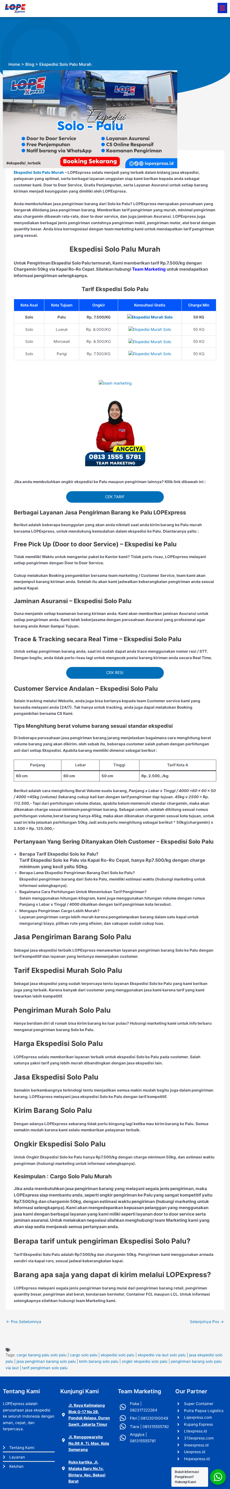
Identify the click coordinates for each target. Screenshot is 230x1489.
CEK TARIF (115, 497)
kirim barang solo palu (98, 1361)
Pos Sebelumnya (23, 1321)
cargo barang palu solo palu (41, 1355)
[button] (222, 8)
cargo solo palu (83, 1355)
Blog (29, 64)
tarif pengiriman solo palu (45, 1368)
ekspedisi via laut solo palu (162, 1355)
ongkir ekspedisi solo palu (144, 1361)
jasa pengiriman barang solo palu (46, 1361)
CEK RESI (114, 672)
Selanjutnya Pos (207, 1321)
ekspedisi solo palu (117, 1355)
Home (14, 64)
